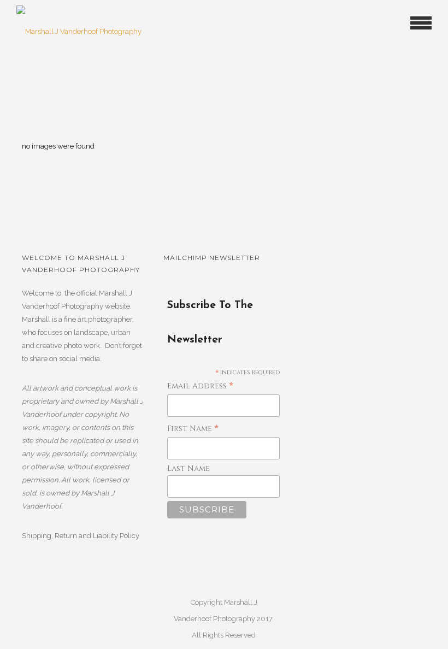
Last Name (188, 468)
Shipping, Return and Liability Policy (80, 536)
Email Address (200, 386)
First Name (193, 429)
